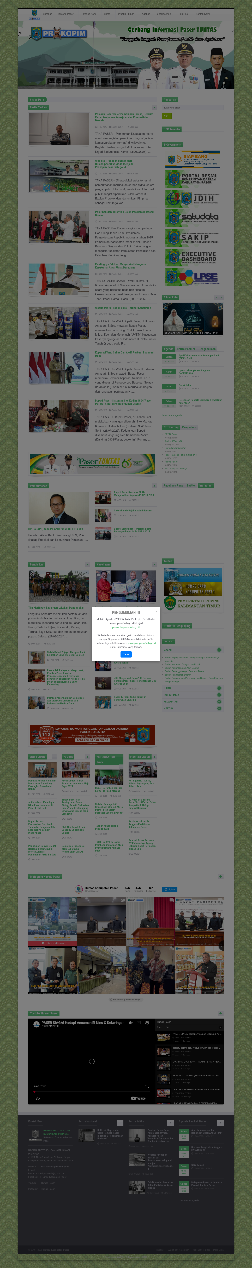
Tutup (126, 654)
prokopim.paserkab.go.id (126, 627)
